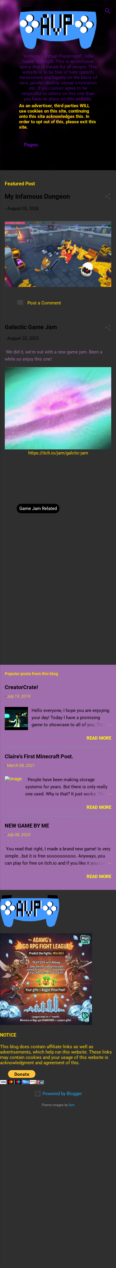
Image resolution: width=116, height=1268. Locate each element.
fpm (72, 1105)
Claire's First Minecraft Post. (39, 756)
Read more (99, 738)
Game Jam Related (38, 508)
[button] (107, 197)
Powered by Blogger (61, 1093)
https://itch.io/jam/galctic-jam (58, 453)
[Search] (107, 12)
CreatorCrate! (21, 687)
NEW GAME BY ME (27, 825)
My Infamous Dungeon (37, 196)
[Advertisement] (58, 1171)
